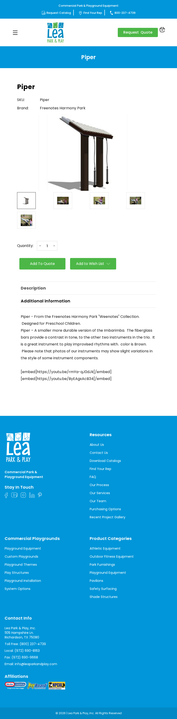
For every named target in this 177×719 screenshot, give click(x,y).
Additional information (45, 301)
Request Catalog (59, 13)
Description (33, 288)
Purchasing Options (105, 509)
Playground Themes (21, 564)
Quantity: (25, 246)
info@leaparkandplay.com (36, 664)
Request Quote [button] (137, 32)
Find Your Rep (92, 13)
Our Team (98, 501)
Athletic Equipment (105, 548)
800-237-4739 (125, 13)
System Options (17, 588)
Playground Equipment (23, 548)
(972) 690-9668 (25, 657)
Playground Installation (23, 580)
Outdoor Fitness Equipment (112, 556)
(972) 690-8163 (27, 650)
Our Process (99, 485)
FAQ (93, 477)
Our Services (100, 493)
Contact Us (99, 452)
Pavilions (96, 580)
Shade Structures (104, 596)
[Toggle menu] (15, 32)
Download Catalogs (105, 460)
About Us (97, 444)
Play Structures (17, 572)
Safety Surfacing (103, 588)
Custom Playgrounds (21, 556)
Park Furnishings (102, 564)
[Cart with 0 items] (162, 30)
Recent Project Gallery (107, 517)
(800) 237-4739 (33, 644)
